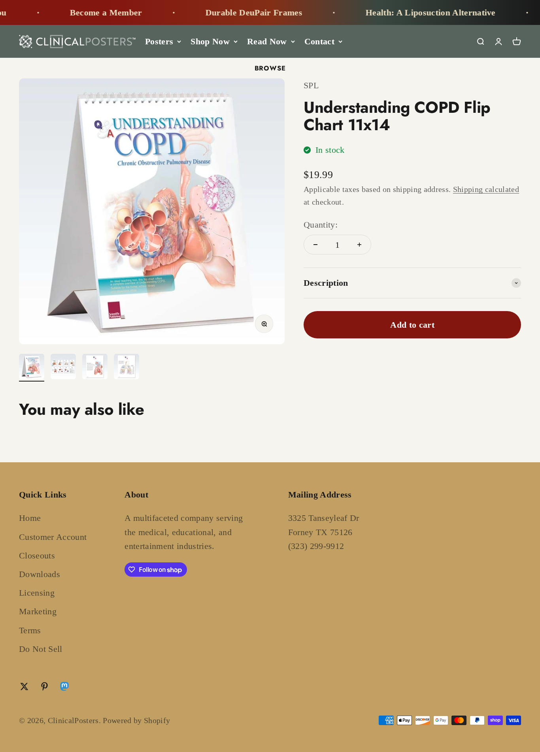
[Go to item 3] (95, 368)
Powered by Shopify (136, 720)
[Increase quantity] (359, 244)
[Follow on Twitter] (24, 686)
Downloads (39, 574)
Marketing (38, 611)
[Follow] (64, 688)
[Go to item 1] (31, 368)
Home (30, 518)
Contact (319, 41)
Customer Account (53, 537)
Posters (159, 41)
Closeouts (37, 555)
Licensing (37, 593)
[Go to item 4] (126, 368)
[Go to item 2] (63, 368)
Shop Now (210, 41)
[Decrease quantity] (315, 244)
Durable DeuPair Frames (240, 12)
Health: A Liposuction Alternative (417, 12)
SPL (311, 85)
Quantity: (321, 225)
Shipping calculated (486, 189)
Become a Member (92, 12)
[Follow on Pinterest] (44, 686)
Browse (270, 68)
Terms (30, 630)
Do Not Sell (40, 649)
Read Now (267, 41)
